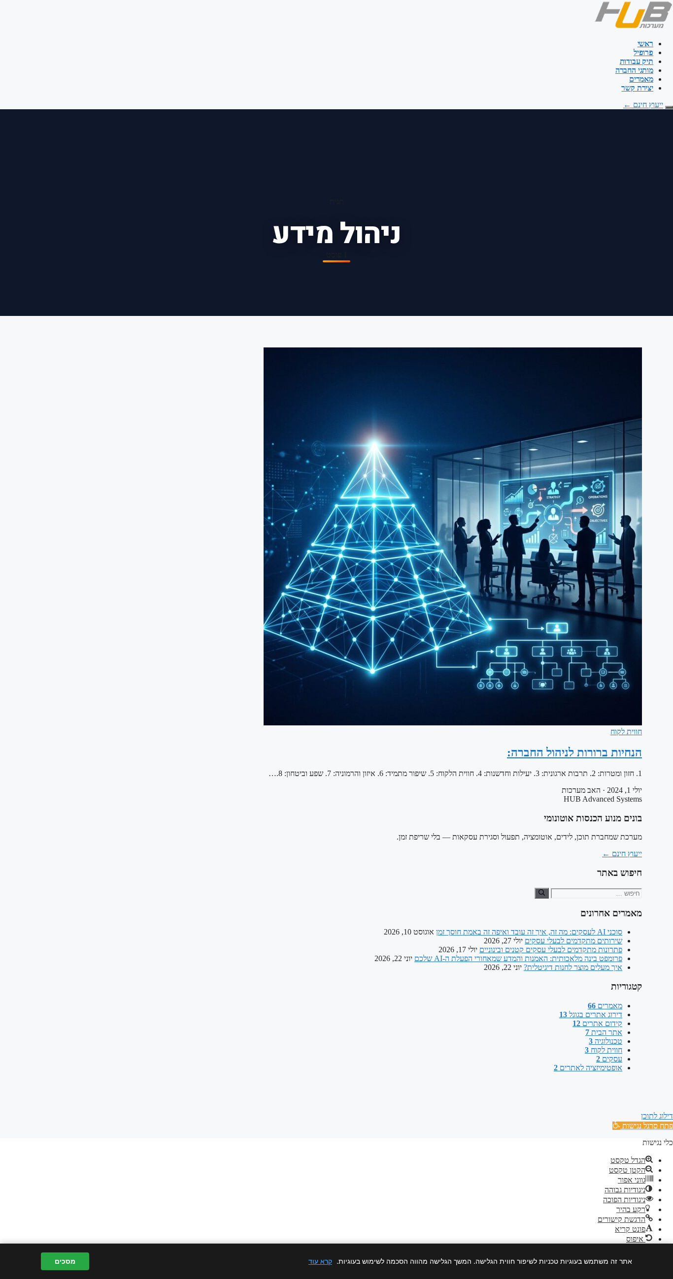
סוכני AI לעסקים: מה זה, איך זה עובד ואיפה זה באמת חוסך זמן (529, 932)
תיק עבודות (636, 61)
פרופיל (643, 52)
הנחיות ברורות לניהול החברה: (574, 752)
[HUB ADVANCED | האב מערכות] (633, 27)
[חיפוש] (542, 893)
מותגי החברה (634, 70)
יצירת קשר (637, 88)
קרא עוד (320, 1261)
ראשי (645, 43)
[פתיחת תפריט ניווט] (669, 107)
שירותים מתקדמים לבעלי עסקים (573, 940)
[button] (642, 1126)
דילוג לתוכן (657, 1116)
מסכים (65, 1261)
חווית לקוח (626, 731)
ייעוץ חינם (643, 104)
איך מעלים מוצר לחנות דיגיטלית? (573, 967)
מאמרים (641, 79)
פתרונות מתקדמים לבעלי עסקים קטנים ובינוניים (550, 949)
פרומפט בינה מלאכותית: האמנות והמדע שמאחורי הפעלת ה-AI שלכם (518, 958)
